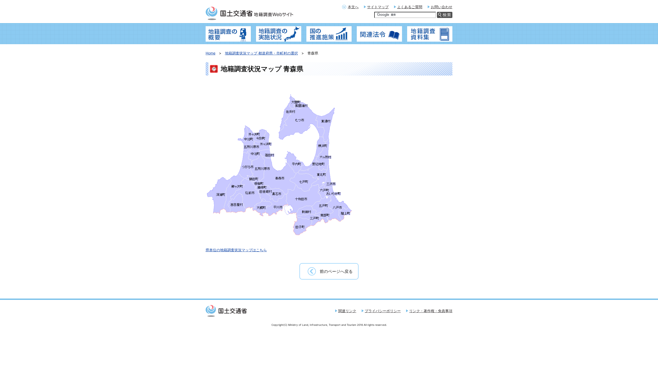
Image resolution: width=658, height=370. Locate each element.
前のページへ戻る (336, 271)
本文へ (353, 7)
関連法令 (379, 34)
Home (210, 53)
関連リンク (347, 311)
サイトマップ (378, 7)
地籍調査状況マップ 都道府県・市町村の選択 (261, 53)
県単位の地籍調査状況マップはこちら (236, 250)
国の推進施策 (329, 34)
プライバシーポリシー (383, 311)
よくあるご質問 (409, 7)
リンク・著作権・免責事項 (430, 311)
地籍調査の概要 (228, 34)
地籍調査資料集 (429, 34)
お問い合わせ (441, 7)
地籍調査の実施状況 (278, 34)
